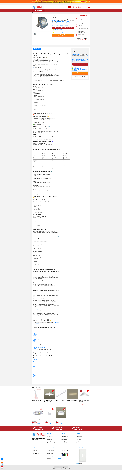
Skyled (34, 366)
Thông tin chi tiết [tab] (37, 48)
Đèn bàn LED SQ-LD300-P (36, 400)
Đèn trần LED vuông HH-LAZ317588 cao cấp (48, 401)
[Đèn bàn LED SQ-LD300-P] (37, 394)
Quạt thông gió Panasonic (63, 25)
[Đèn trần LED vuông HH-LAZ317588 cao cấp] (49, 394)
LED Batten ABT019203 (60, 400)
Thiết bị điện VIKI (36, 359)
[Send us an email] (64, 455)
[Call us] (66, 455)
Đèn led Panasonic (67, 22)
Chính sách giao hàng (50, 450)
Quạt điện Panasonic (59, 22)
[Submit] (69, 7)
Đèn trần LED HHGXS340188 (48, 419)
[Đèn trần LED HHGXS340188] (49, 412)
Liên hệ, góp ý (34, 450)
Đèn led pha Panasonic (67, 39)
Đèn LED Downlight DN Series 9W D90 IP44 (84, 401)
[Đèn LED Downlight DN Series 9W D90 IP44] (84, 394)
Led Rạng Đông (35, 369)
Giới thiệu (33, 448)
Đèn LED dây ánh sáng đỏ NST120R (36, 419)
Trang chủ (34, 12)
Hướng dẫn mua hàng (35, 453)
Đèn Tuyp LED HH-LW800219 (72, 400)
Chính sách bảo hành (50, 448)
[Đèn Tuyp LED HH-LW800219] (72, 394)
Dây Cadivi (35, 361)
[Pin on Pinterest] (58, 42)
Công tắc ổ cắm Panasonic (60, 21)
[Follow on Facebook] (62, 455)
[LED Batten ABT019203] (61, 394)
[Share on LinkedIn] (60, 42)
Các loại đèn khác (58, 39)
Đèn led (38, 12)
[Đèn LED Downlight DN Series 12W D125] (61, 412)
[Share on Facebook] (53, 42)
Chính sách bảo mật (50, 453)
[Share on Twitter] (55, 42)
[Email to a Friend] (56, 42)
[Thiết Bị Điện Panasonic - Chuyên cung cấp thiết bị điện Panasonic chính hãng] (38, 7)
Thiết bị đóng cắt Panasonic (82, 56)
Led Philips (35, 367)
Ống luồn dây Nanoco (82, 59)
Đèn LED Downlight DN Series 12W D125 (60, 419)
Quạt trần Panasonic (55, 25)
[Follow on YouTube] (67, 455)
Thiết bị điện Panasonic (77, 54)
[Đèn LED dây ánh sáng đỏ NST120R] (37, 412)
